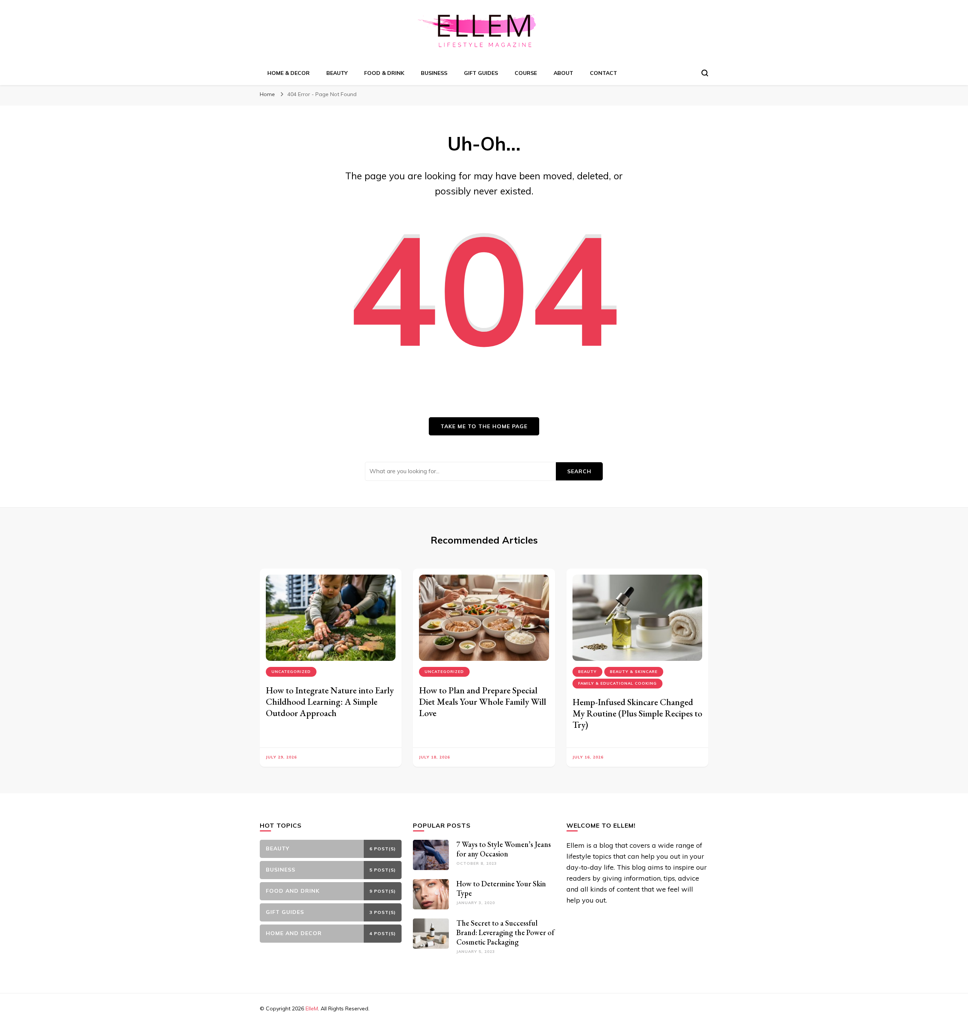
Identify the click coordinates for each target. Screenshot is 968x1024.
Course (526, 73)
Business (434, 73)
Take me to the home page (484, 426)
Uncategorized (291, 671)
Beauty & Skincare (634, 671)
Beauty (336, 73)
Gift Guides (481, 73)
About (563, 73)
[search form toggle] (704, 73)
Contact (603, 73)
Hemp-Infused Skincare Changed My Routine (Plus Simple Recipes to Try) (637, 713)
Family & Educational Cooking (617, 683)
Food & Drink (384, 73)
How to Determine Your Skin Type (501, 888)
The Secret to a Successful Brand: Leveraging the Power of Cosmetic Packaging (505, 932)
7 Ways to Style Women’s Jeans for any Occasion (503, 849)
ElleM (312, 1008)
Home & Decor (288, 73)
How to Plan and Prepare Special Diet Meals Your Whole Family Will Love (482, 701)
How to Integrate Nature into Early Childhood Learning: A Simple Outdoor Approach (330, 701)
